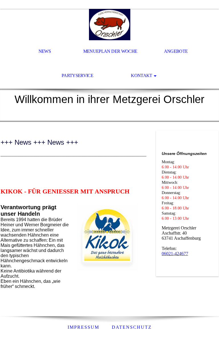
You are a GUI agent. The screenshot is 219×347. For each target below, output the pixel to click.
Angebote (176, 51)
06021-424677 (175, 253)
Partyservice (77, 75)
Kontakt (141, 75)
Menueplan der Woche (110, 51)
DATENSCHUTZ (132, 327)
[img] (109, 24)
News (44, 51)
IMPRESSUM (83, 327)
